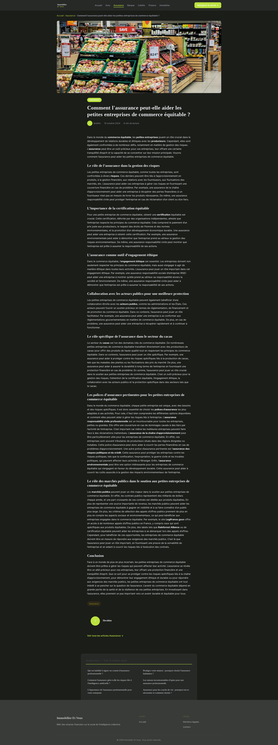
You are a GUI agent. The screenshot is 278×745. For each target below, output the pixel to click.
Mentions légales (191, 722)
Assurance (119, 5)
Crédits (141, 5)
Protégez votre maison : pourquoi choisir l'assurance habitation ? (166, 672)
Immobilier (165, 5)
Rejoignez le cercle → (207, 5)
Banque (131, 5)
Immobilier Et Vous (70, 718)
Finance (152, 5)
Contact (187, 727)
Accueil (98, 5)
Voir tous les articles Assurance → (105, 635)
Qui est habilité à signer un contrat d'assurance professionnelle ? (109, 672)
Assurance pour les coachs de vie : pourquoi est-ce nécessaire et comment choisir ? (166, 691)
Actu (108, 5)
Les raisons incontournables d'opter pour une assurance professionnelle (163, 681)
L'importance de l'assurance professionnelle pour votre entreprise (110, 691)
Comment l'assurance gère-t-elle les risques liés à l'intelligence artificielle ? (110, 681)
